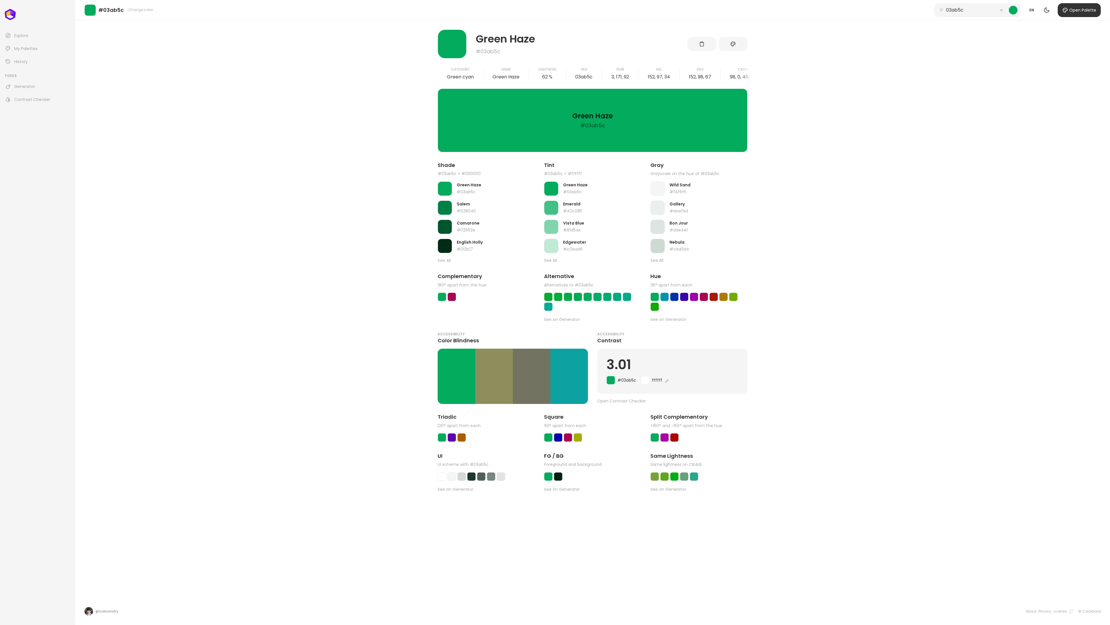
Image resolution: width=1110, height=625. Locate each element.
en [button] (1031, 10)
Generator (24, 86)
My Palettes (26, 49)
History (21, 62)
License (1060, 611)
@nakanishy (106, 611)
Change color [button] (140, 9)
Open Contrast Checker (621, 401)
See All (444, 260)
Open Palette (1082, 10)
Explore (21, 35)
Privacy (1045, 611)
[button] (1001, 10)
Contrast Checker (32, 99)
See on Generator (562, 319)
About (1031, 611)
